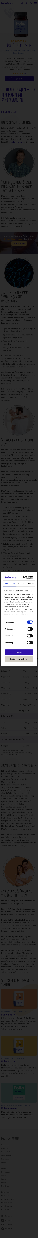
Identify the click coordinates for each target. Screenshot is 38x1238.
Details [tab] (21, 583)
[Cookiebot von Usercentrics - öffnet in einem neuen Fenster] (25, 577)
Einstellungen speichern (19, 659)
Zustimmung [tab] (10, 583)
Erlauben (19, 652)
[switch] (30, 629)
